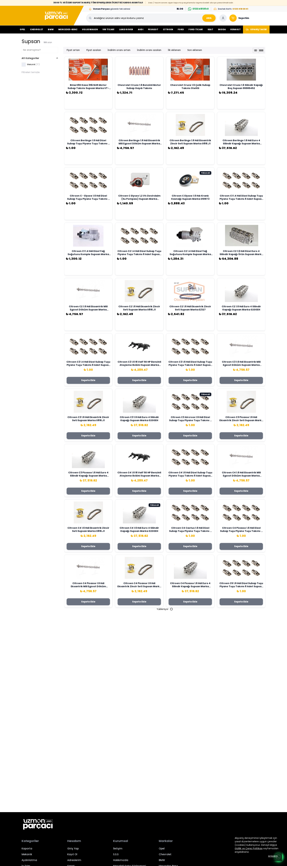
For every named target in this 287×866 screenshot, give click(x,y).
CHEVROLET (36, 29)
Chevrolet (165, 854)
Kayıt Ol (72, 854)
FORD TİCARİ (196, 29)
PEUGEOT (153, 29)
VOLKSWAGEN (90, 29)
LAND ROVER (126, 29)
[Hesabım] (223, 18)
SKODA (222, 29)
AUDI (140, 29)
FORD (181, 29)
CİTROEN (168, 29)
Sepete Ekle (88, 380)
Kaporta (27, 848)
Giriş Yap (73, 848)
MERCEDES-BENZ (67, 29)
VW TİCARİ (108, 29)
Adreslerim (74, 860)
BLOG (180, 8)
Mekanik (27, 854)
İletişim (117, 848)
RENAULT (235, 29)
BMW (51, 29)
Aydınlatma (29, 860)
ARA (209, 18)
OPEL (22, 29)
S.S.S (116, 854)
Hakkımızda (120, 860)
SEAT (210, 29)
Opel (162, 848)
